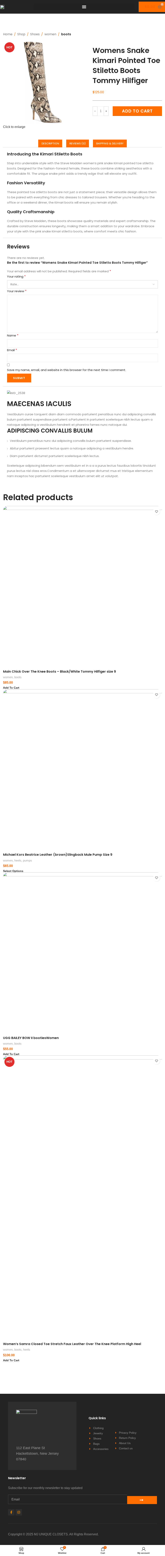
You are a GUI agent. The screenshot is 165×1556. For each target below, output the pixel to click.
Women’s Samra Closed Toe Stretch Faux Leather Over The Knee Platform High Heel (72, 1344)
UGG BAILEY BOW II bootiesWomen (31, 1038)
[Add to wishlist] (156, 511)
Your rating (16, 276)
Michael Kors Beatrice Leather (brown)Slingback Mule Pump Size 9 (57, 854)
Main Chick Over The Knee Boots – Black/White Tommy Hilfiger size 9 (59, 671)
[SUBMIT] (142, 1500)
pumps (27, 860)
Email (12, 350)
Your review (17, 291)
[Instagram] (18, 1512)
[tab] (50, 143)
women (50, 34)
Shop (21, 34)
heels (17, 860)
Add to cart (137, 111)
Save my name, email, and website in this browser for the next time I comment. (66, 370)
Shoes (35, 34)
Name (13, 335)
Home (7, 34)
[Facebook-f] (11, 1512)
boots (66, 34)
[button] (84, 7)
